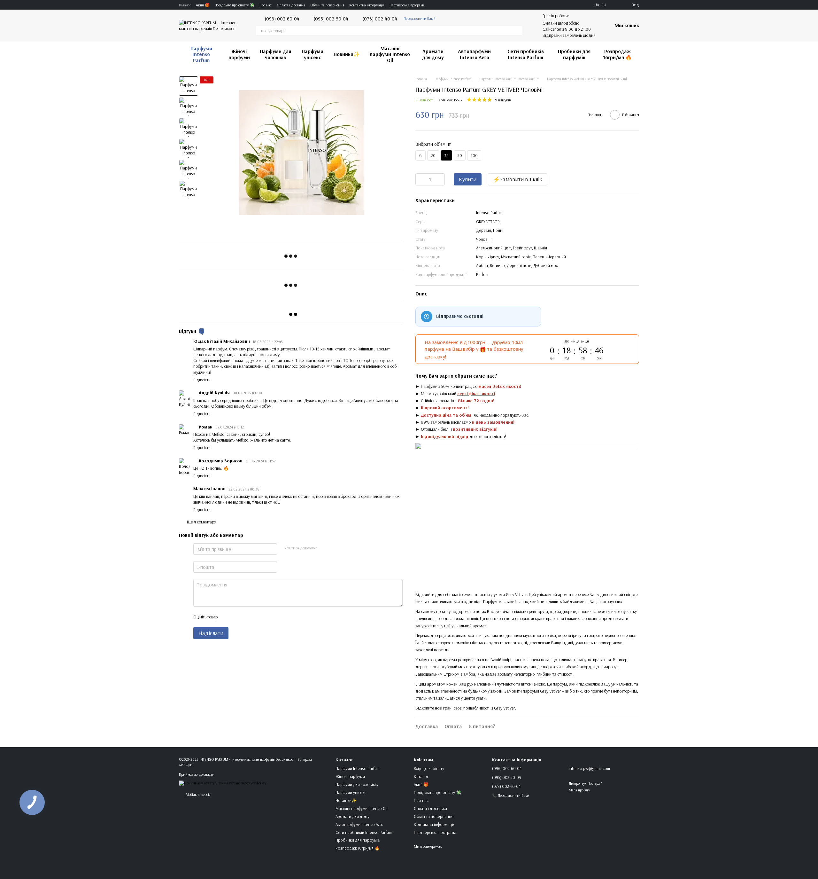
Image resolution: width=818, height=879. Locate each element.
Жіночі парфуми (239, 54)
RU (604, 5)
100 (474, 155)
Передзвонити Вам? (419, 18)
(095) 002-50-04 (330, 18)
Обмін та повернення (327, 5)
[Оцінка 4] (258, 617)
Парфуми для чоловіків (275, 54)
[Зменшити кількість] (420, 179)
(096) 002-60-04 (282, 18)
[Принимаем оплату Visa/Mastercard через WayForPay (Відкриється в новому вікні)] (222, 782)
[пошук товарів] (517, 31)
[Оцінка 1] (228, 617)
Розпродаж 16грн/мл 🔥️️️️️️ (617, 54)
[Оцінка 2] (238, 617)
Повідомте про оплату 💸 (234, 5)
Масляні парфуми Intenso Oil (390, 54)
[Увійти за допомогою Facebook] (324, 548)
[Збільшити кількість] (440, 179)
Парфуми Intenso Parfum (201, 54)
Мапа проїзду (579, 790)
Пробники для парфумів (574, 54)
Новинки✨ (347, 54)
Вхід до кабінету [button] (429, 768)
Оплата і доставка (291, 5)
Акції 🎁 (203, 5)
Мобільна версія (198, 794)
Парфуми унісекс (312, 54)
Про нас (265, 5)
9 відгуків (503, 100)
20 (433, 155)
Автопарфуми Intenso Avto (474, 54)
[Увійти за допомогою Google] (334, 548)
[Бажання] (615, 4)
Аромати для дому (433, 54)
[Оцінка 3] (248, 617)
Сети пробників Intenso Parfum (525, 54)
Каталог (185, 5)
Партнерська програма (407, 5)
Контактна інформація (366, 5)
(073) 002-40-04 (379, 18)
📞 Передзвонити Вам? (510, 795)
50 (459, 155)
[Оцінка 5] (269, 617)
